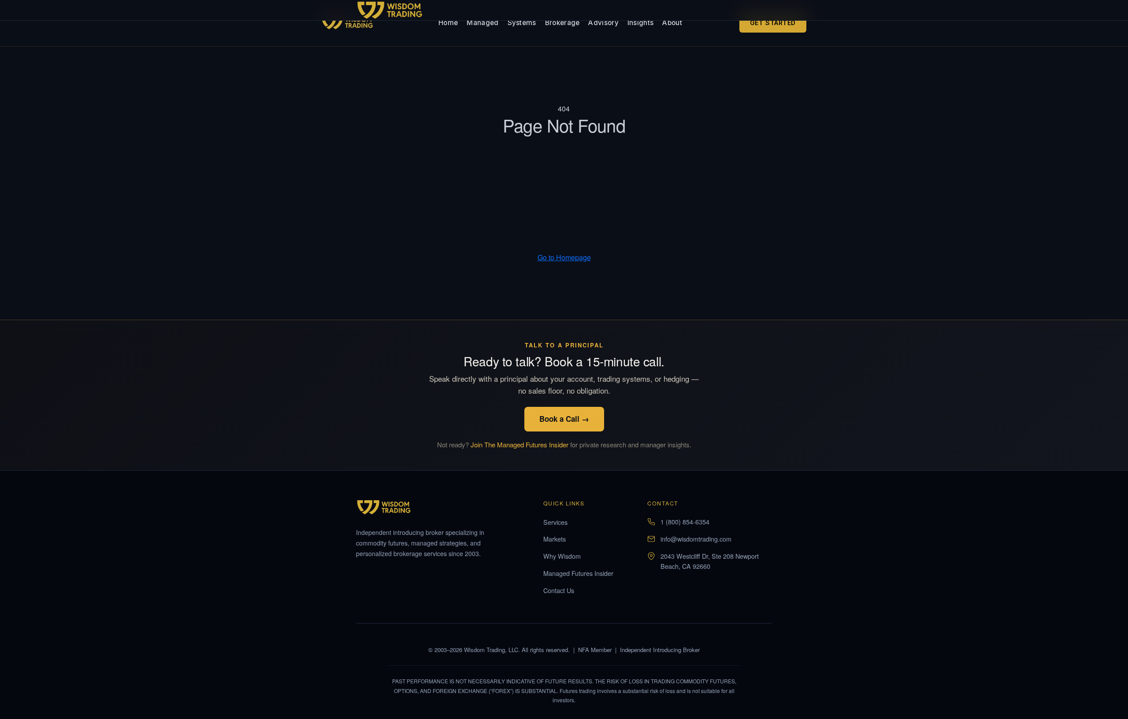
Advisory (603, 22)
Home (448, 22)
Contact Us (558, 590)
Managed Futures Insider (578, 573)
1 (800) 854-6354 (684, 521)
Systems (522, 22)
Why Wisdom (562, 555)
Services (555, 522)
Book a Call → (564, 418)
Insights (640, 22)
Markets (554, 538)
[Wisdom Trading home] (351, 22)
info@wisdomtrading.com (695, 538)
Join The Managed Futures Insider (519, 444)
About (672, 22)
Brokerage (562, 22)
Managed (482, 22)
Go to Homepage (564, 257)
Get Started (773, 22)
